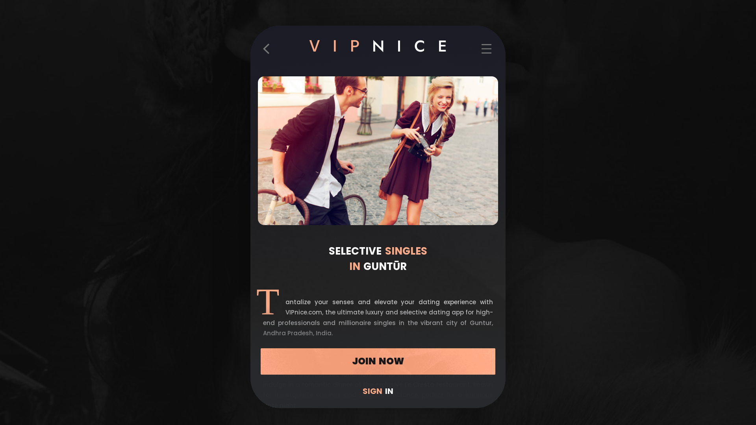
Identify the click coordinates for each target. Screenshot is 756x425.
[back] (269, 52)
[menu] (486, 52)
